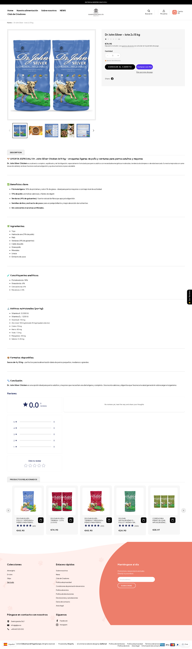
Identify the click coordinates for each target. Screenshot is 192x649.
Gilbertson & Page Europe (31, 644)
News (58, 574)
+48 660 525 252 (17, 629)
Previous (8, 510)
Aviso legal (60, 606)
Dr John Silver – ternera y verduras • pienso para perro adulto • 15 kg (94, 520)
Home (9, 23)
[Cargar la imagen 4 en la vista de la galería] (67, 130)
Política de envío (124, 646)
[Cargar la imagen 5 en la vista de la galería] (83, 130)
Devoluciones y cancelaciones (67, 598)
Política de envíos (62, 590)
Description (16, 152)
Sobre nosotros (62, 571)
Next (183, 510)
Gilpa (9, 578)
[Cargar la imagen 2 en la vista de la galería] (35, 130)
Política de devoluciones (65, 594)
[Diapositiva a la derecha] (93, 130)
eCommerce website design (87, 644)
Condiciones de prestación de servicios (70, 586)
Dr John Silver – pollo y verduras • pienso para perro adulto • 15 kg (25, 520)
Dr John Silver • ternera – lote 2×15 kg (57, 520)
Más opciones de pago (144, 72)
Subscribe (126, 586)
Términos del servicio (152, 644)
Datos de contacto (63, 602)
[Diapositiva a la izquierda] (9, 130)
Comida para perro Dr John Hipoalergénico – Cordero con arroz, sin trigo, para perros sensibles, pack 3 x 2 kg (160, 520)
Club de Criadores (62, 578)
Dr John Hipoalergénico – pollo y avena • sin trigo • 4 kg (127, 520)
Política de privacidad (64, 582)
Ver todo (10, 582)
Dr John (9, 574)
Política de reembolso (117, 644)
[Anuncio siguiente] (180, 2)
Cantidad (109, 51)
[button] (148, 12)
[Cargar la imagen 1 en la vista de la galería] (20, 130)
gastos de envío (128, 46)
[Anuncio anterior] (11, 2)
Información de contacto (151, 646)
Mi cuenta (163, 14)
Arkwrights (11, 571)
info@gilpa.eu (16, 625)
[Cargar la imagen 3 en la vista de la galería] (51, 130)
